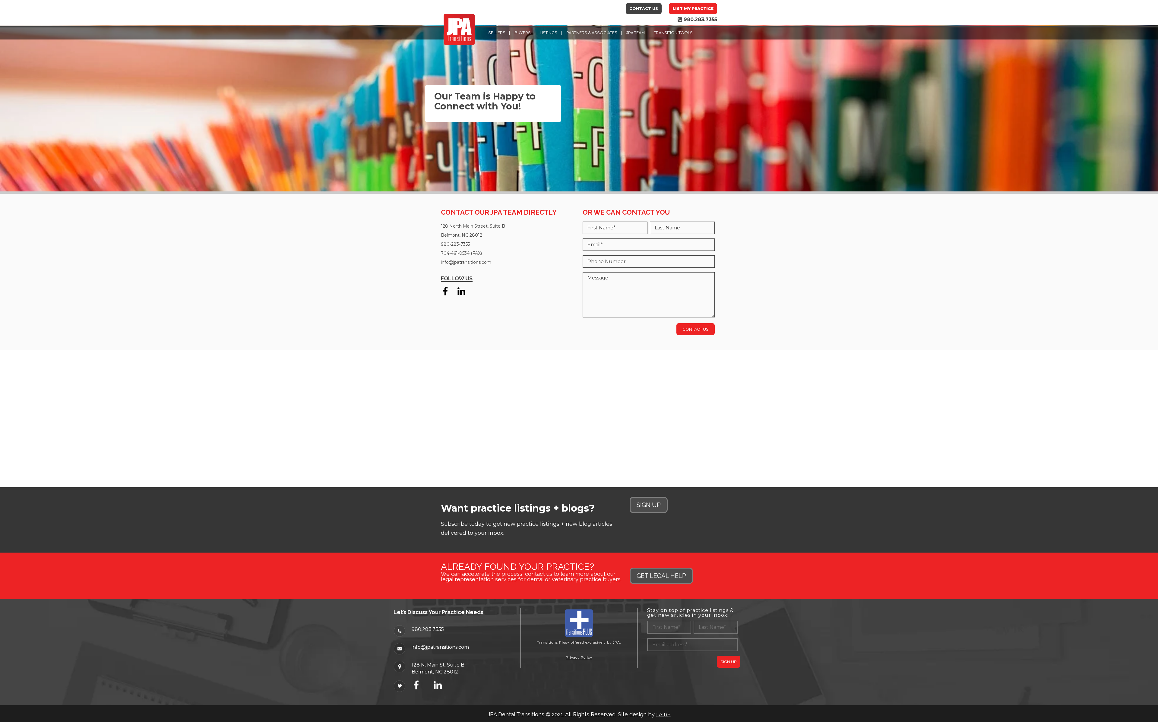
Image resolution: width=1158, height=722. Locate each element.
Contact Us (643, 8)
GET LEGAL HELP (661, 575)
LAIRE (663, 714)
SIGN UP (649, 505)
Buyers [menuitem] (522, 32)
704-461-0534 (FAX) (461, 253)
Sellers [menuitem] (496, 32)
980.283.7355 (428, 629)
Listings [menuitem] (548, 32)
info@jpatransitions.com (466, 262)
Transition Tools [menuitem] (673, 32)
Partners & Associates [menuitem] (591, 32)
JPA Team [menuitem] (635, 32)
